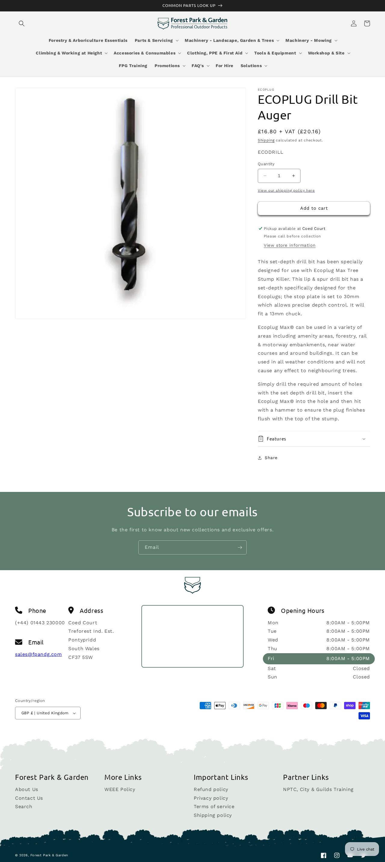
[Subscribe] (239, 547)
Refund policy (211, 789)
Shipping (266, 140)
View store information (290, 245)
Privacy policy (211, 798)
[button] (21, 23)
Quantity (266, 164)
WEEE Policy (119, 789)
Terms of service (214, 806)
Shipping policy (213, 815)
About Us (26, 789)
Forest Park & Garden (49, 855)
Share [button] (271, 457)
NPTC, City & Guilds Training (318, 789)
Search (23, 806)
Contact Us (29, 798)
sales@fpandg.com (38, 654)
